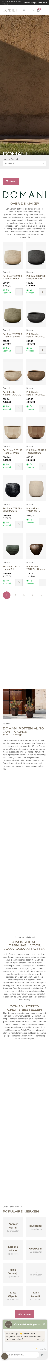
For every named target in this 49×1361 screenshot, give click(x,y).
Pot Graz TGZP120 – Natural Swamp (12, 335)
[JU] (36, 1273)
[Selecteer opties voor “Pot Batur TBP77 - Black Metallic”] (19, 524)
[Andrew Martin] (13, 1227)
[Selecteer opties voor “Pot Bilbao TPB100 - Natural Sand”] (42, 466)
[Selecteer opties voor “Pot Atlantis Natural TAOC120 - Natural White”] (19, 408)
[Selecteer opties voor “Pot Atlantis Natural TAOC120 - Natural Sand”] (42, 408)
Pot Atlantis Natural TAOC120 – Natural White (12, 395)
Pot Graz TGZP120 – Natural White (12, 277)
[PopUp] (32, 10)
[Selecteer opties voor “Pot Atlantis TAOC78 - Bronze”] (42, 582)
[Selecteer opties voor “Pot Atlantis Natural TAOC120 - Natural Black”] (42, 350)
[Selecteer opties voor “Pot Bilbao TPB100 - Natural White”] (19, 466)
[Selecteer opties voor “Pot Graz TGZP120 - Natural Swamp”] (19, 350)
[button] (27, 10)
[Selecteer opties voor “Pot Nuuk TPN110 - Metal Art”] (19, 582)
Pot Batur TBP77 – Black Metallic (12, 509)
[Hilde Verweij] (13, 1273)
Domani (6, 272)
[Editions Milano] (13, 1250)
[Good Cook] (36, 1250)
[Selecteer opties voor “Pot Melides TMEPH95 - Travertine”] (42, 521)
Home (5, 159)
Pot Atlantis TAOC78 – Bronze (35, 567)
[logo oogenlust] (10, 10)
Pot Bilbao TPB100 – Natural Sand (36, 451)
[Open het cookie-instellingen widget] (4, 1356)
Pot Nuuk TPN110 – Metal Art (12, 567)
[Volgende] (41, 595)
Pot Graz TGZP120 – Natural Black (36, 277)
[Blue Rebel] (36, 1227)
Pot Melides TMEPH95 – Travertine (32, 511)
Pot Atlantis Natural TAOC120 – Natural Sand (35, 395)
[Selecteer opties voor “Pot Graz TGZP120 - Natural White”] (19, 291)
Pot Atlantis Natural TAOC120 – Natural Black (35, 337)
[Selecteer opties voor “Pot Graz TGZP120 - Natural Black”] (42, 291)
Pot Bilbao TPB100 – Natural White (12, 451)
